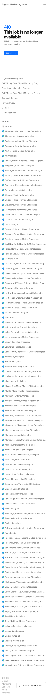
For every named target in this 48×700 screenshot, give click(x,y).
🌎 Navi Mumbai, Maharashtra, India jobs (20, 454)
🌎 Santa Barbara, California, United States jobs (23, 567)
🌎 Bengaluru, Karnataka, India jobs (18, 165)
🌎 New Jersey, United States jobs (17, 464)
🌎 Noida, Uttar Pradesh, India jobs (18, 474)
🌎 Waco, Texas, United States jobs (18, 650)
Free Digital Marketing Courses (16, 88)
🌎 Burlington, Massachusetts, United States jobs (24, 185)
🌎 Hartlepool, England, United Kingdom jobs (22, 298)
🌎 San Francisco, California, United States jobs (23, 557)
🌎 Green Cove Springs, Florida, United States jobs (24, 273)
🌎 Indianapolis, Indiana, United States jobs (21, 322)
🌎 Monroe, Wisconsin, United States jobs (21, 430)
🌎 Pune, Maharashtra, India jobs (17, 518)
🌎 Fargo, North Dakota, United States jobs (21, 249)
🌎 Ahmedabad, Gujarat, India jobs (18, 136)
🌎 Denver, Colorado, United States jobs (20, 229)
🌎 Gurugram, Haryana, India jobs (17, 288)
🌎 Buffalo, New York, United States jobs (20, 180)
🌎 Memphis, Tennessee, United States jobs (22, 415)
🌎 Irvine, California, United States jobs (20, 332)
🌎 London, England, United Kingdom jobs (21, 371)
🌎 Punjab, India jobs (11, 523)
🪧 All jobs (7, 126)
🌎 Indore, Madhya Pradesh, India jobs (19, 327)
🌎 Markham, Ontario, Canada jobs (18, 396)
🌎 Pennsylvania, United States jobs (18, 503)
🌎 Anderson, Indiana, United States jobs (20, 141)
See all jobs (11, 53)
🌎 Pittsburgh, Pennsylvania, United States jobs (23, 513)
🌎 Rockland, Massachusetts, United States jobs (24, 538)
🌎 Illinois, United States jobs (15, 312)
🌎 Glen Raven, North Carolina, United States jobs (24, 263)
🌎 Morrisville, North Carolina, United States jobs (24, 440)
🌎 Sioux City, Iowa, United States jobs (19, 587)
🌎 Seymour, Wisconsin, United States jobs (21, 577)
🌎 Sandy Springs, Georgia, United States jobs (23, 562)
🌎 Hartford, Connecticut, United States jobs (22, 293)
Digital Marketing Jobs (14, 4)
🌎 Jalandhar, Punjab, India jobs (16, 347)
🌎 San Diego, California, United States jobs (22, 552)
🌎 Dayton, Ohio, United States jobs (18, 219)
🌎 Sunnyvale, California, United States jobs (22, 606)
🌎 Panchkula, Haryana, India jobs (17, 494)
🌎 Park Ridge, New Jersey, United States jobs (23, 498)
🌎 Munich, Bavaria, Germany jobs (17, 449)
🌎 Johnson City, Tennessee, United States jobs (23, 351)
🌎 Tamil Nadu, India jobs (13, 616)
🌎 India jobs (8, 317)
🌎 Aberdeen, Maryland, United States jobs (21, 131)
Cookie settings (9, 112)
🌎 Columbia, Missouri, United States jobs (21, 214)
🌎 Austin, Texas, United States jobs (18, 151)
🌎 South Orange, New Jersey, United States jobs (24, 592)
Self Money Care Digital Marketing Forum (21, 93)
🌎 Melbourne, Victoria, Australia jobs (19, 410)
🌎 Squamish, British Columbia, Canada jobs (22, 601)
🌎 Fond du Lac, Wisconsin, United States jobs (23, 254)
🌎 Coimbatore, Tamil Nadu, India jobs (19, 209)
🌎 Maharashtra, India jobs (14, 381)
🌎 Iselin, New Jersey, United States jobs (20, 337)
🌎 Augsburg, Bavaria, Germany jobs (19, 146)
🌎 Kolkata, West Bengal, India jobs (18, 366)
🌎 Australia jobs (9, 156)
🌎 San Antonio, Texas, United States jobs (21, 547)
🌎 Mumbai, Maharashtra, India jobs (18, 445)
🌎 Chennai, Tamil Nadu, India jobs (18, 195)
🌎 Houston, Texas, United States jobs (19, 307)
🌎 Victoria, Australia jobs (13, 641)
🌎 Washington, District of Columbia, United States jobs (24, 655)
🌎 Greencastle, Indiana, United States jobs (21, 278)
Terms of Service (9, 98)
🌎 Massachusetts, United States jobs (19, 405)
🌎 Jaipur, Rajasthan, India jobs (16, 342)
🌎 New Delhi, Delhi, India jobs (16, 459)
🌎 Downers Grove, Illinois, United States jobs (23, 234)
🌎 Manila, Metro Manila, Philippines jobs (20, 391)
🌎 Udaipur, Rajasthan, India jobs (17, 626)
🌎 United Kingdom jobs (13, 631)
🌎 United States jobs (12, 636)
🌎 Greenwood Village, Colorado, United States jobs (24, 283)
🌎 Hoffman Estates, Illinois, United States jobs (23, 303)
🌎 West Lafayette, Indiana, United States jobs (23, 660)
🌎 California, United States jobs (17, 190)
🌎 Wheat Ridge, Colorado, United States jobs (23, 665)
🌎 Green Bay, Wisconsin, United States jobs (22, 268)
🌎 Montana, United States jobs (16, 435)
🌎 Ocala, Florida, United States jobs (18, 479)
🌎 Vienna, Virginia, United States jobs (19, 645)
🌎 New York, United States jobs (17, 469)
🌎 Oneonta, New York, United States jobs (21, 484)
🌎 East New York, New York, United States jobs (24, 244)
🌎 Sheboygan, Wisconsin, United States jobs (22, 582)
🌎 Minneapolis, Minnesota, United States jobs (23, 425)
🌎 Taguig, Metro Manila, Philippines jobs (21, 611)
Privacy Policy (8, 103)
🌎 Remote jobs (9, 533)
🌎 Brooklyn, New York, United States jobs (21, 175)
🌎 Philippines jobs (10, 508)
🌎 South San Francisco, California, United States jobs (24, 596)
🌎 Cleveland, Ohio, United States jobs (19, 205)
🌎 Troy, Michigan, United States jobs (19, 621)
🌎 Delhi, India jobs (10, 224)
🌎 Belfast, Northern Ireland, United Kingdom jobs (24, 160)
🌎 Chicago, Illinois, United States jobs (19, 200)
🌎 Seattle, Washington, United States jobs (21, 572)
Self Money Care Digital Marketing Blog (20, 83)
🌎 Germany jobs (10, 258)
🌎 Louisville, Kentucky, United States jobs (21, 376)
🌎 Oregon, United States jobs (15, 489)
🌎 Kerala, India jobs (11, 361)
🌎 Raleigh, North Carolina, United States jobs (23, 528)
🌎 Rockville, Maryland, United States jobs (21, 543)
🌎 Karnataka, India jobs (13, 356)
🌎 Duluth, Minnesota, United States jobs (20, 239)
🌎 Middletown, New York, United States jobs (22, 420)
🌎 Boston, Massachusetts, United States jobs (22, 170)
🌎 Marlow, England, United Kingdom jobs (21, 400)
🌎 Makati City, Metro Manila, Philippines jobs (22, 386)
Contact (5, 108)
